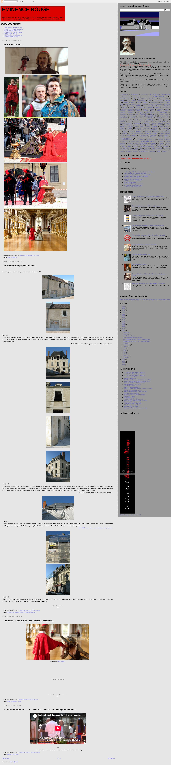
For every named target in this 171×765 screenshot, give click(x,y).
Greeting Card (123, 120)
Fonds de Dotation (131, 116)
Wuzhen (164, 151)
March (125, 354)
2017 (123, 319)
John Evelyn (140, 121)
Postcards (153, 135)
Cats (139, 104)
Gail (138, 117)
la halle (164, 121)
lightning (160, 123)
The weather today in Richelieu (132, 403)
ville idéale (135, 151)
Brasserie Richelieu (158, 100)
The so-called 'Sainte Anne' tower (13, 29)
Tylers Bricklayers (145, 149)
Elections (140, 112)
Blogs (122, 100)
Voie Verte (152, 151)
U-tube (19, 701)
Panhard (163, 130)
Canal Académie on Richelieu (132, 384)
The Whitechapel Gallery (11, 36)
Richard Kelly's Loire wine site (132, 402)
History (150, 119)
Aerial (143, 97)
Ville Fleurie (128, 151)
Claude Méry (149, 107)
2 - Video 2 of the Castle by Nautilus (134, 374)
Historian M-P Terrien (10, 33)
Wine (158, 151)
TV (128, 149)
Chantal (124, 106)
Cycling (166, 109)
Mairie (148, 124)
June (125, 350)
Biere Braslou (152, 98)
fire (156, 114)
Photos (124, 133)
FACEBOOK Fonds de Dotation (13, 32)
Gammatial (143, 117)
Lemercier (146, 123)
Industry (130, 121)
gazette (159, 117)
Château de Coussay (130, 385)
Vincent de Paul (143, 151)
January (126, 357)
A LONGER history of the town (132, 186)
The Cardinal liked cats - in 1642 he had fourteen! (146, 206)
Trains (123, 150)
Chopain (160, 106)
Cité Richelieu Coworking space (13, 35)
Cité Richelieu (140, 107)
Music (130, 128)
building (167, 100)
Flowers (122, 116)
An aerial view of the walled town (133, 178)
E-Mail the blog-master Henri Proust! (130, 515)
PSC (137, 136)
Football (161, 116)
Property (166, 135)
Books (149, 100)
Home (59, 758)
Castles (133, 104)
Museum (122, 128)
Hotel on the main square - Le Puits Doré (135, 391)
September (127, 345)
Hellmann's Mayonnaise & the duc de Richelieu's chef (147, 215)
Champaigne (158, 104)
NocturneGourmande (125, 130)
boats (129, 100)
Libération (154, 123)
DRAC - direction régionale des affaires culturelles (138, 388)
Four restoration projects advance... (20, 266)
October (126, 343)
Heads (136, 120)
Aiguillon (149, 97)
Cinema (9, 612)
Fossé (166, 116)
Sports (134, 144)
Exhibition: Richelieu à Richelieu (133, 181)
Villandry (122, 151)
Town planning (157, 148)
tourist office (33, 612)
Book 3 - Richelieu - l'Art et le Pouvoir (134, 382)
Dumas (166, 110)
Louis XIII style (127, 125)
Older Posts (111, 758)
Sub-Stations (160, 144)
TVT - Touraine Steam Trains (132, 405)
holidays (160, 120)
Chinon (153, 106)
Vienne (167, 149)
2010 (123, 359)
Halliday (130, 120)
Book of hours (141, 100)
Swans (168, 144)
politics (134, 135)
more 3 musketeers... (13, 44)
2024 (123, 307)
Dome (138, 110)
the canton (135, 146)
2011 (123, 330)
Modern (148, 126)
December (127, 332)
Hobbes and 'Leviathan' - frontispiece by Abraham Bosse (148, 196)
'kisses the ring (61, 661)
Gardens (150, 117)
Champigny (167, 104)
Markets (122, 126)
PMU (123, 135)
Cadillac (145, 102)
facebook (131, 114)
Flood (166, 114)
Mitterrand (142, 126)
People (138, 132)
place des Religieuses (137, 133)
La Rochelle (128, 123)
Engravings (150, 112)
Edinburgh (131, 112)
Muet (167, 126)
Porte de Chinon (143, 135)
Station (147, 144)
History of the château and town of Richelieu (144, 245)
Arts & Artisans (142, 98)
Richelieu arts (125, 141)
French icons (123, 117)
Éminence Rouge (26, 9)
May (125, 352)
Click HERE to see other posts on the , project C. (95, 528)
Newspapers (164, 128)
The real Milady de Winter (139, 264)
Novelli (142, 130)
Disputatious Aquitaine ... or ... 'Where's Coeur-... (137, 341)
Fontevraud (140, 116)
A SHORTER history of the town (133, 185)
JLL (134, 121)
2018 (123, 318)
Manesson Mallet (157, 124)
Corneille (137, 109)
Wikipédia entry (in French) (131, 406)
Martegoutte (130, 126)
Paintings (154, 130)
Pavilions (131, 131)
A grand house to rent (130, 378)
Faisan (136, 114)
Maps (165, 125)
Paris (124, 132)
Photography (166, 132)
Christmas (167, 106)
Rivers (161, 141)
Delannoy (122, 110)
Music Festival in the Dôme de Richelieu (135, 400)
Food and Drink (11, 754)
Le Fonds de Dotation (130, 182)
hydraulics (122, 121)
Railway (152, 136)
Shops (161, 143)
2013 (123, 327)
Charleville (130, 106)
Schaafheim (143, 143)
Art (134, 99)
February (126, 355)
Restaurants (141, 139)
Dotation (146, 110)
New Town (155, 128)
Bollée (134, 100)
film (151, 114)
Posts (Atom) (14, 762)
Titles (121, 148)
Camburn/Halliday (154, 102)
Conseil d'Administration (127, 109)
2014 (123, 325)
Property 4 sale (124, 136)
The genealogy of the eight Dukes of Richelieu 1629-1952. (148, 235)
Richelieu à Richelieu (164, 139)
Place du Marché (19, 612)
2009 (123, 361)
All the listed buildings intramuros (133, 184)
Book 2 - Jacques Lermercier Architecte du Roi (137, 381)
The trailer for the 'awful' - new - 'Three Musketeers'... (28, 621)
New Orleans (147, 128)
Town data (147, 148)
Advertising (136, 97)
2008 (123, 363)
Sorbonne (122, 145)
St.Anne (140, 145)
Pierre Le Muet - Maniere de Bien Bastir (135, 173)
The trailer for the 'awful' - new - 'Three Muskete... (137, 339)
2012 (123, 328)
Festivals (143, 114)
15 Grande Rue (144, 94)
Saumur (136, 143)
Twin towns (134, 150)
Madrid (136, 124)
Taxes (129, 146)
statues (153, 145)
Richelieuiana (14, 257)
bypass (139, 102)
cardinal (128, 104)
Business (125, 102)
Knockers (148, 121)
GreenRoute (166, 117)
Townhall (167, 148)
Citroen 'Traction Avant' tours (132, 387)
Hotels (13, 612)
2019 (123, 316)
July (125, 348)
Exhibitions (123, 114)
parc (168, 130)
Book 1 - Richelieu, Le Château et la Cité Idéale (137, 380)
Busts (132, 102)
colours (157, 107)
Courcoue (145, 109)
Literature (167, 123)
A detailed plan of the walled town (133, 179)
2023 (123, 309)
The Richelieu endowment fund (13, 27)
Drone (152, 110)
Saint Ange (129, 143)
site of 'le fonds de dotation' (12, 30)
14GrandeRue (134, 94)
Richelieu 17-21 (151, 139)
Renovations (27, 612)
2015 (123, 323)
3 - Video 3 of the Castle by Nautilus (134, 375)
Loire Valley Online (129, 397)
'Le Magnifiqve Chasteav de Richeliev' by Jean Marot (139, 172)
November (127, 334)
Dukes (158, 110)
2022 (123, 310)
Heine (142, 120)
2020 (123, 314)
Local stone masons (129, 396)
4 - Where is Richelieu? (130, 377)
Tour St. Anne (128, 148)
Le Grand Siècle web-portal (131, 393)
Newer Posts (6, 758)
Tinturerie (165, 146)
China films (147, 106)
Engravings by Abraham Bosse (133, 390)
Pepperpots (148, 131)
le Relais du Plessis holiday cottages (134, 394)
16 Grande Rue (154, 94)
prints (160, 135)
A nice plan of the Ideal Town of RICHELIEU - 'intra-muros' (148, 283)
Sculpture (153, 143)
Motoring (154, 126)
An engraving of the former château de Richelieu (137, 175)
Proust (132, 136)
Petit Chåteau (157, 131)
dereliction (131, 110)
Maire (141, 125)
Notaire (136, 130)
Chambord (150, 104)
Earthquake (122, 112)
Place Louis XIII (165, 133)
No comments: (35, 255)
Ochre (147, 130)
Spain (129, 144)
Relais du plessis (163, 136)
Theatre (159, 146)
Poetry (128, 135)
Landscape (137, 123)
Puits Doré (144, 136)
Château (138, 106)
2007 (123, 364)
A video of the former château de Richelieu (136, 176)
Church (125, 107)
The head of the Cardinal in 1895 (141, 254)
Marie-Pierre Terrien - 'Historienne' (133, 399)
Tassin (123, 146)
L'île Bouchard (156, 121)
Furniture (132, 117)
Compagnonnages (166, 107)
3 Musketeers (126, 97)
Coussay (151, 109)
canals (162, 102)
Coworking (160, 109)
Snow (167, 143)
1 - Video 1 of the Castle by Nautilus (134, 372)
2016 (123, 321)
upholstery (161, 149)
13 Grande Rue (124, 94)
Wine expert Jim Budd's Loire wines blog (135, 408)
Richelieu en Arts (135, 141)
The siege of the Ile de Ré (147, 146)
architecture (158, 96)
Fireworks (161, 114)
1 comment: (36, 699)
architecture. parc (125, 99)
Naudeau (139, 128)
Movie (8, 257)
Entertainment (163, 112)
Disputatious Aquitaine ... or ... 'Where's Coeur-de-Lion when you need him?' (39, 710)
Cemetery (144, 104)
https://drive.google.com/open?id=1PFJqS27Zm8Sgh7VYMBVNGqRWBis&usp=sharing (145, 299)
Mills (136, 126)
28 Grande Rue (165, 94)
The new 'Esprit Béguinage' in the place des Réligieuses (148, 225)
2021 (123, 312)
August (126, 346)
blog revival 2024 (163, 98)
